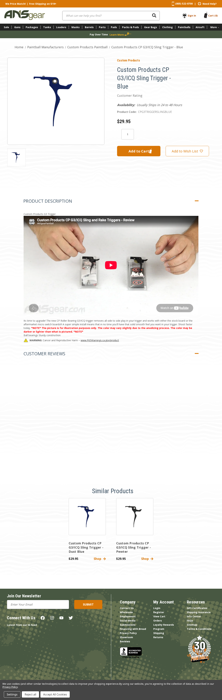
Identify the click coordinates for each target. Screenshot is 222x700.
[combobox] (111, 15)
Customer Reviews (44, 354)
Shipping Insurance (199, 612)
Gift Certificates (197, 608)
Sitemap (192, 624)
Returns (158, 637)
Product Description (47, 201)
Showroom (126, 637)
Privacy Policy (128, 633)
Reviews (125, 641)
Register (158, 612)
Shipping (158, 633)
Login (156, 608)
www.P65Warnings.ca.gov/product (100, 340)
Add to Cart (87, 519)
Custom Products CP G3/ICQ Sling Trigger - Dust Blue (86, 547)
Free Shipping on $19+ (42, 3)
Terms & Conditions (199, 629)
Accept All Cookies (55, 694)
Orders (157, 620)
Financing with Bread (133, 629)
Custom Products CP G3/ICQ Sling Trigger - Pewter (133, 547)
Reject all (30, 694)
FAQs (190, 620)
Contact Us (127, 608)
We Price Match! (15, 3)
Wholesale (126, 612)
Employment (128, 616)
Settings (12, 694)
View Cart (159, 616)
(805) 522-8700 (184, 3)
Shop (98, 559)
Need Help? (210, 3)
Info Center (194, 616)
